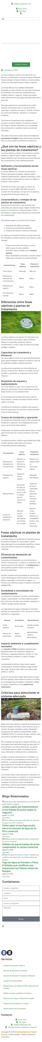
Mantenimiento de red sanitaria (14, 1008)
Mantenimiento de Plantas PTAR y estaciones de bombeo (20, 987)
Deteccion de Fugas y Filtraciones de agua (18, 998)
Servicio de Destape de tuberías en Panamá (19, 976)
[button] (21, 43)
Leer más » (6, 818)
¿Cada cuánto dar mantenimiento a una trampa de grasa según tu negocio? (20, 810)
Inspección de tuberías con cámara (16, 1003)
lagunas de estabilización (10, 210)
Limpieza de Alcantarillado (12, 981)
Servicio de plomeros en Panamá (15, 970)
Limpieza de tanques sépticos (14, 965)
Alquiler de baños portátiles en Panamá (17, 993)
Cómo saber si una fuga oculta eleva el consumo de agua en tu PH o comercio (19, 828)
